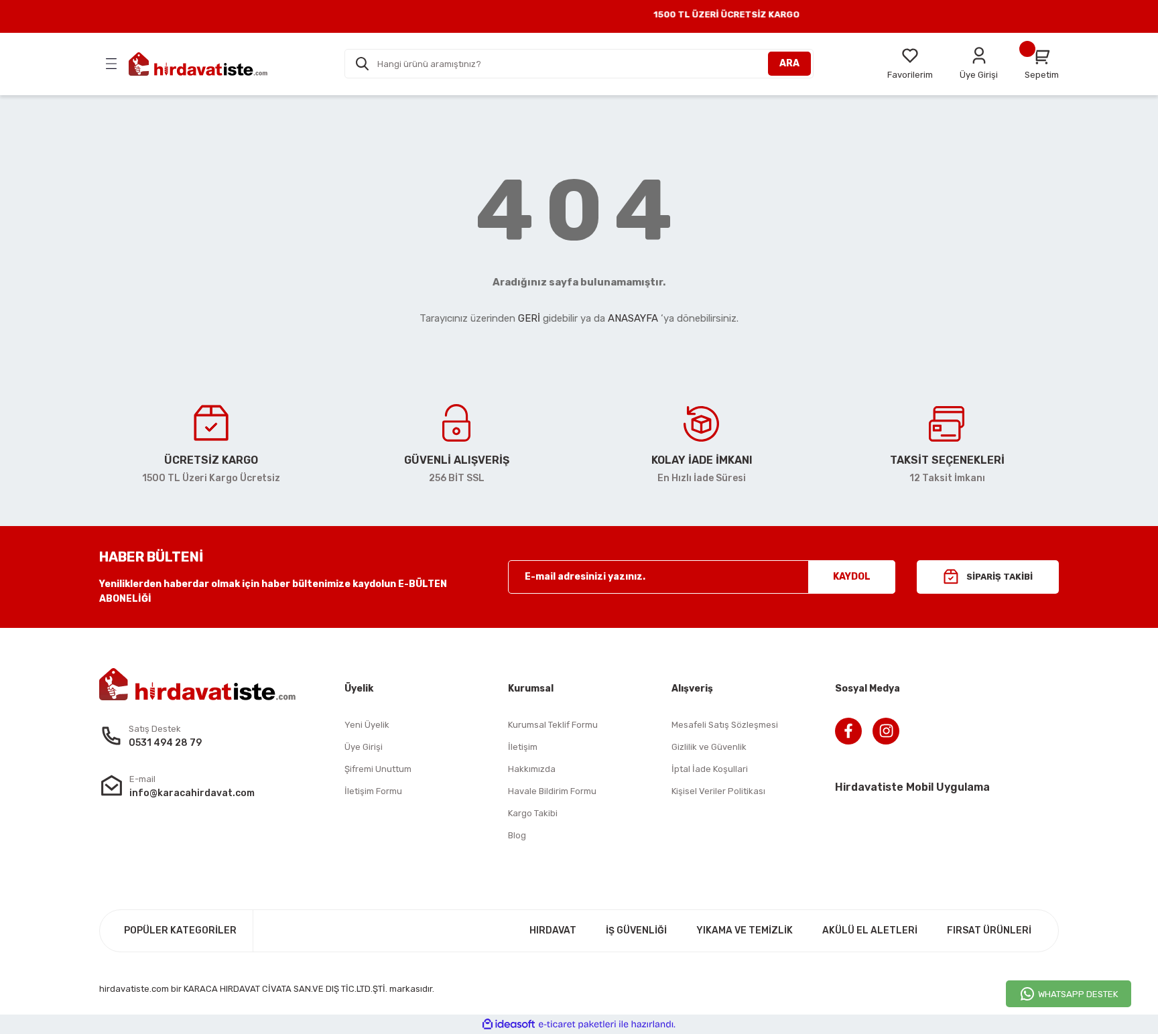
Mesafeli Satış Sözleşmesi (724, 725)
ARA (789, 63)
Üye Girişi (363, 747)
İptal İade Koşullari (709, 769)
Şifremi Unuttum (377, 769)
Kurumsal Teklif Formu (553, 725)
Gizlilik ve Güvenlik (709, 747)
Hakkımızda (532, 769)
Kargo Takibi (533, 813)
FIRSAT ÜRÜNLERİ (989, 930)
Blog (517, 835)
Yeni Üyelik (366, 725)
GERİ (529, 318)
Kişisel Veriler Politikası (718, 791)
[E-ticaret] (577, 1024)
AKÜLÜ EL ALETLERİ (869, 930)
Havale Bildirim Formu (552, 791)
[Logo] (198, 64)
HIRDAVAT (552, 930)
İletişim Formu (373, 791)
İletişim (522, 747)
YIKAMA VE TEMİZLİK (744, 930)
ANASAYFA (633, 318)
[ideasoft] (508, 1024)
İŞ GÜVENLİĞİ (636, 930)
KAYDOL (852, 576)
